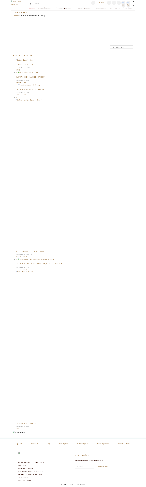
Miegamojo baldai (84, 8)
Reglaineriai (101, 8)
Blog (48, 444)
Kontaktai (128, 8)
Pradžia (16, 16)
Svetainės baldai (44, 8)
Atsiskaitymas (63, 444)
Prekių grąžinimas (103, 444)
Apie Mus (19, 444)
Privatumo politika (124, 444)
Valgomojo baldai (64, 8)
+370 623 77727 (100, 3)
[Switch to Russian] (128, 3)
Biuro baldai (115, 8)
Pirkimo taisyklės (82, 444)
